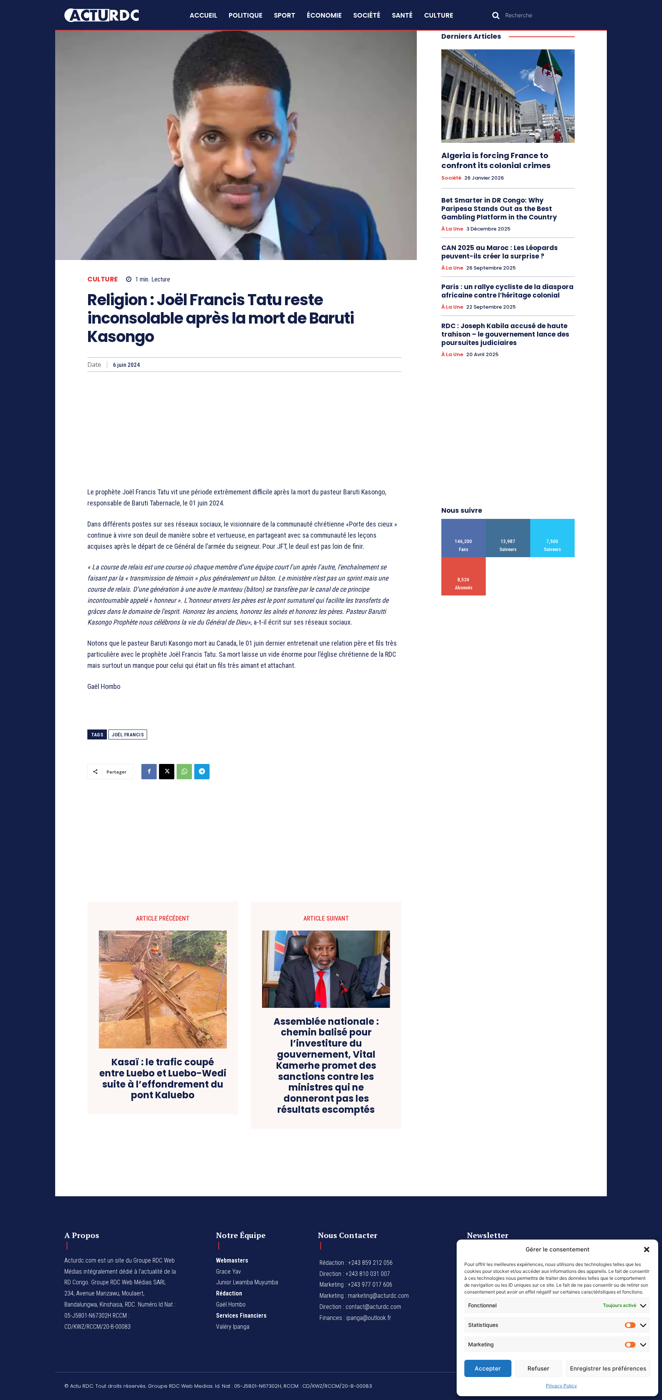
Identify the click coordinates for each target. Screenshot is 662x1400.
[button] (647, 1249)
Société (451, 178)
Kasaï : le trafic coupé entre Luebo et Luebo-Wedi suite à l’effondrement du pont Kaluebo (162, 1079)
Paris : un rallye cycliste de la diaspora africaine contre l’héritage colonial (507, 291)
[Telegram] (202, 771)
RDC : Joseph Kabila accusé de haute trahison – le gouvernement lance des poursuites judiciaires (505, 334)
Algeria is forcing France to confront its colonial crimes (496, 160)
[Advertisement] (244, 429)
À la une (452, 229)
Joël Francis (128, 735)
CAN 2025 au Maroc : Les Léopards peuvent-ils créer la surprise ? (499, 252)
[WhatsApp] (184, 771)
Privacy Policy (561, 1386)
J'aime (463, 522)
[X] (166, 771)
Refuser (538, 1368)
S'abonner (463, 560)
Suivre (508, 522)
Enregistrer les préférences (608, 1368)
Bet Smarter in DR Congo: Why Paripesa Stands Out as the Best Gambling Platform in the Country (499, 209)
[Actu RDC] (110, 15)
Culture (102, 279)
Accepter (488, 1368)
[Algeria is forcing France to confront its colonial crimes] (508, 96)
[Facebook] (149, 771)
